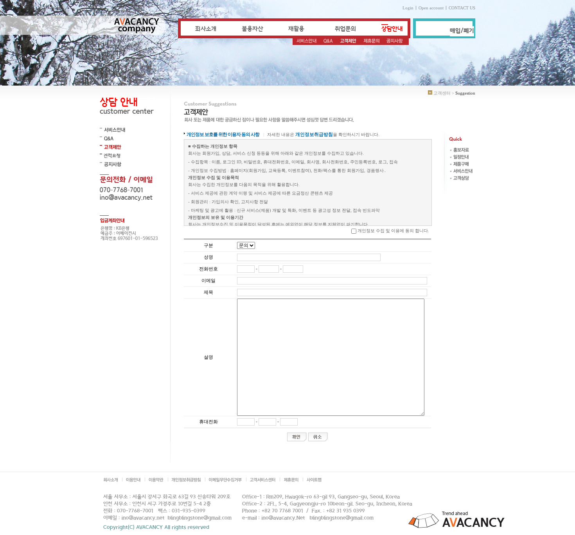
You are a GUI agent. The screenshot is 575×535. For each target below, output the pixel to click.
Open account (431, 7)
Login (407, 7)
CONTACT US (462, 7)
